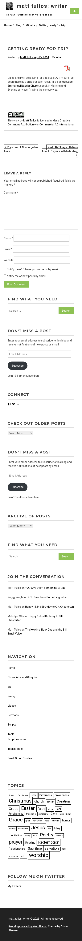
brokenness (62, 795)
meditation (15, 835)
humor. (66, 820)
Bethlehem (23, 795)
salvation (52, 848)
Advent (12, 795)
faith (41, 808)
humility (55, 821)
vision (23, 856)
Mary (57, 828)
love (49, 828)
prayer (16, 842)
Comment (11, 192)
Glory (54, 813)
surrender (13, 856)
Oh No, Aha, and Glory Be (22, 677)
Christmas (20, 801)
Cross (13, 808)
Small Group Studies (20, 758)
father (50, 809)
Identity (12, 828)
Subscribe (18, 365)
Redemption (48, 842)
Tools (11, 734)
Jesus (38, 828)
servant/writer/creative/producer (29, 15)
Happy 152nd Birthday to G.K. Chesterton (49, 606)
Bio (9, 686)
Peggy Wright (16, 597)
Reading (30, 842)
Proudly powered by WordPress (28, 926)
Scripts (12, 724)
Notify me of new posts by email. (26, 276)
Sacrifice (35, 848)
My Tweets (14, 886)
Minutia (56, 57)
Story (64, 849)
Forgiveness (16, 813)
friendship (31, 814)
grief (28, 821)
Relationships (17, 848)
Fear (58, 808)
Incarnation (23, 828)
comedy (50, 802)
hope (47, 821)
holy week (37, 821)
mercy (27, 835)
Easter (28, 808)
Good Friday (65, 814)
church (39, 801)
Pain (35, 835)
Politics (59, 835)
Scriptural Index (17, 739)
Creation (63, 801)
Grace (16, 820)
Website (9, 260)
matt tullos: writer (42, 6)
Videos (12, 705)
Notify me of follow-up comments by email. (33, 269)
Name (8, 238)
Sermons (13, 715)
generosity (43, 814)
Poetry (12, 696)
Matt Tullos (27, 57)
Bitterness (45, 795)
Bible (34, 795)
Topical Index (15, 748)
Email (8, 249)
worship (38, 855)
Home (11, 667)
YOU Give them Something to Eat (45, 587)
